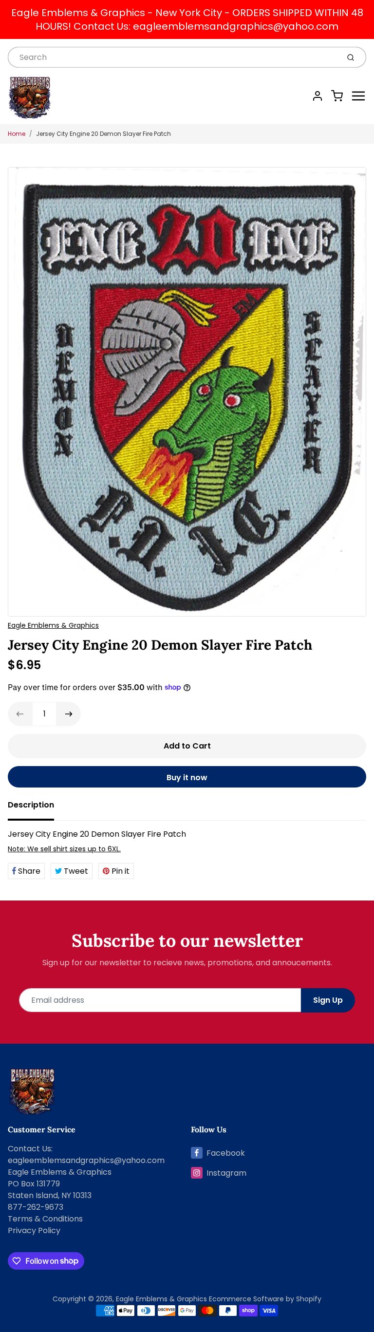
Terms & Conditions (45, 1218)
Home (16, 134)
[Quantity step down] (20, 714)
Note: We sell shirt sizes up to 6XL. (64, 849)
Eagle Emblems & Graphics (53, 625)
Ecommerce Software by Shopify (265, 1299)
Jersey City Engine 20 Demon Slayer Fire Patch (103, 134)
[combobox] (172, 57)
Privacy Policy (34, 1230)
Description (31, 804)
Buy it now (187, 777)
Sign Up (328, 1000)
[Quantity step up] (68, 714)
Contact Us (29, 1148)
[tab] (37, 808)
